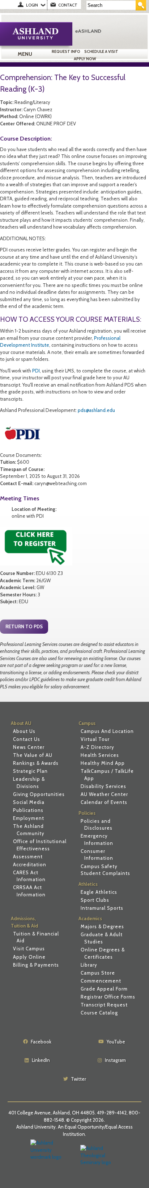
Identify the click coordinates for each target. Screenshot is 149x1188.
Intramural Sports (102, 908)
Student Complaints (105, 873)
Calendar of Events (104, 802)
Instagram (115, 1060)
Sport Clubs (95, 900)
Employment (28, 818)
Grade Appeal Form (104, 989)
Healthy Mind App (103, 763)
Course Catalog (99, 1013)
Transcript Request (104, 1005)
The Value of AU (32, 755)
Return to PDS (24, 626)
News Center (28, 747)
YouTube (116, 1042)
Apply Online (29, 957)
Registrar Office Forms (108, 997)
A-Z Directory (97, 747)
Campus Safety (99, 866)
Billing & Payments (36, 965)
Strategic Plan (30, 771)
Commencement (101, 981)
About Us (24, 731)
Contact (67, 5)
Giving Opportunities (39, 794)
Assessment (28, 856)
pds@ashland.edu (96, 410)
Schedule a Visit (101, 51)
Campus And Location (107, 731)
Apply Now (85, 58)
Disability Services (103, 786)
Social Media (28, 802)
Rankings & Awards (36, 763)
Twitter (78, 1079)
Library (89, 965)
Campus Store (98, 973)
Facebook (41, 1042)
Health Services (100, 755)
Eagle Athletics (99, 892)
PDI (36, 371)
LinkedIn (41, 1060)
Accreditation (29, 864)
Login (32, 5)
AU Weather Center (104, 794)
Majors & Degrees (102, 926)
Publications (28, 810)
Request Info (66, 51)
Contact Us (26, 739)
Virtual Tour (95, 739)
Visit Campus (29, 948)
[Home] (107, 31)
